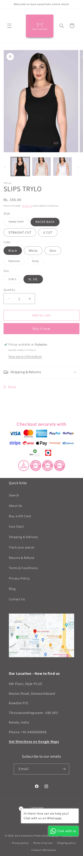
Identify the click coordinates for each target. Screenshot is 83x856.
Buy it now (41, 328)
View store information (25, 356)
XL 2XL (33, 279)
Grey (38, 262)
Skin (52, 250)
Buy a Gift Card (20, 516)
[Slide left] (5, 167)
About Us (15, 505)
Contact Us (17, 599)
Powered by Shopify (45, 835)
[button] (9, 26)
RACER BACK (45, 222)
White (33, 250)
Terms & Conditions (23, 568)
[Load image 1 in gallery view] (20, 166)
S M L (14, 280)
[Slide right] (78, 167)
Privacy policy (20, 842)
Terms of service (43, 842)
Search (14, 495)
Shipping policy (66, 842)
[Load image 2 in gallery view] (41, 166)
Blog (12, 589)
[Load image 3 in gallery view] (62, 166)
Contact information (43, 850)
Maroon (16, 262)
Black (12, 250)
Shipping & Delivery (23, 537)
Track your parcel (22, 547)
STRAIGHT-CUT (20, 232)
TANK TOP (18, 222)
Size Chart (16, 526)
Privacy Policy (19, 578)
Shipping (27, 205)
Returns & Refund (21, 558)
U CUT (47, 232)
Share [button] (12, 387)
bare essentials (24, 835)
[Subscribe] (64, 769)
